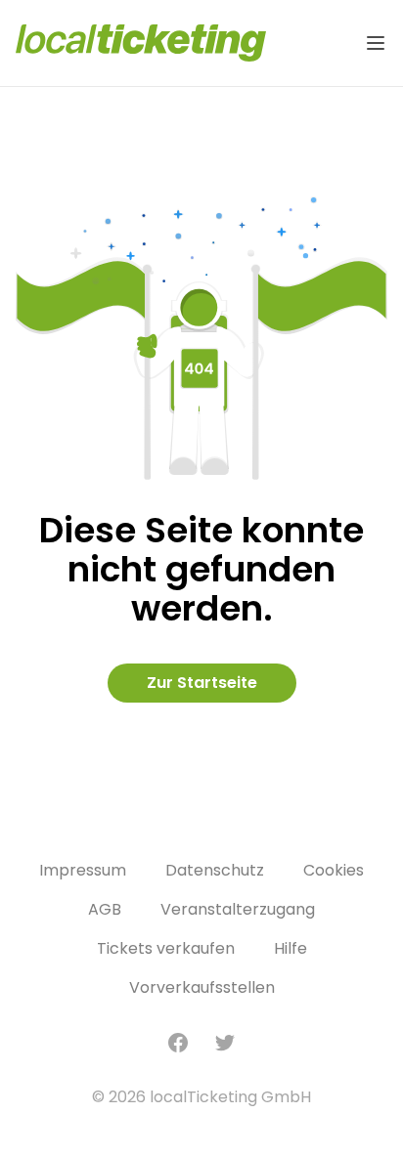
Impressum (82, 870)
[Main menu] (375, 43)
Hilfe (290, 948)
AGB (104, 909)
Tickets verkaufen (166, 948)
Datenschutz (214, 870)
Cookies (333, 870)
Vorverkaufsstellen (202, 987)
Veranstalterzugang (237, 909)
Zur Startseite (202, 682)
